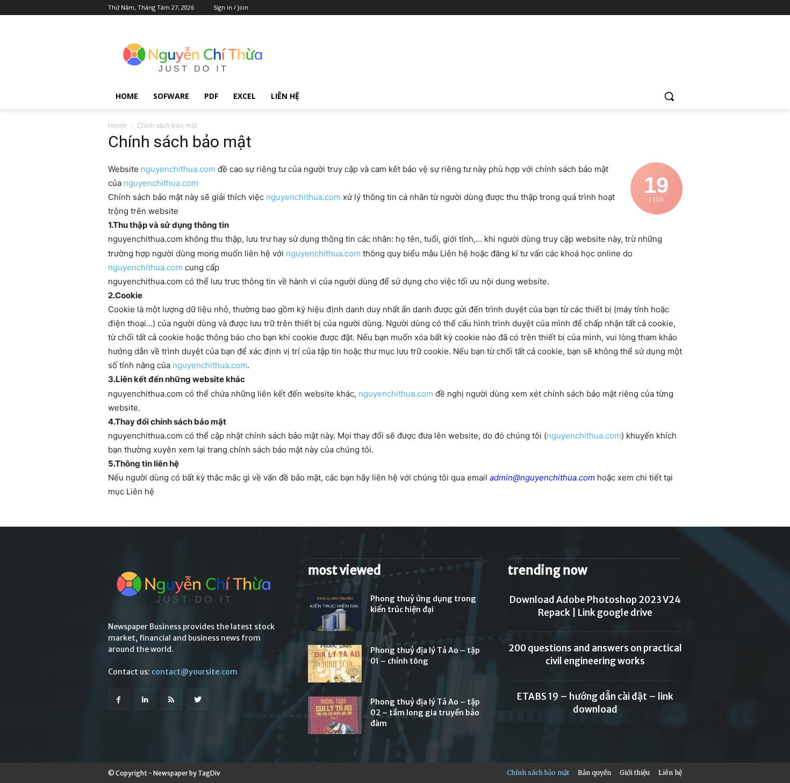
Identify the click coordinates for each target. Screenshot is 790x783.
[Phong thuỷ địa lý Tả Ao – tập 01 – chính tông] (335, 664)
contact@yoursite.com (195, 672)
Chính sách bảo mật (538, 772)
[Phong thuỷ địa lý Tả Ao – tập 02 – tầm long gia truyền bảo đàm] (335, 715)
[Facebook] (118, 699)
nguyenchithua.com (178, 169)
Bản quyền (594, 772)
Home (117, 125)
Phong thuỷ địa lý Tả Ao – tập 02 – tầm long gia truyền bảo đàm (425, 712)
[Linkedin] (144, 699)
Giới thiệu (635, 772)
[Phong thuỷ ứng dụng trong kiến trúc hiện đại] (335, 612)
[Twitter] (198, 699)
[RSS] (171, 699)
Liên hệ (670, 772)
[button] (669, 96)
